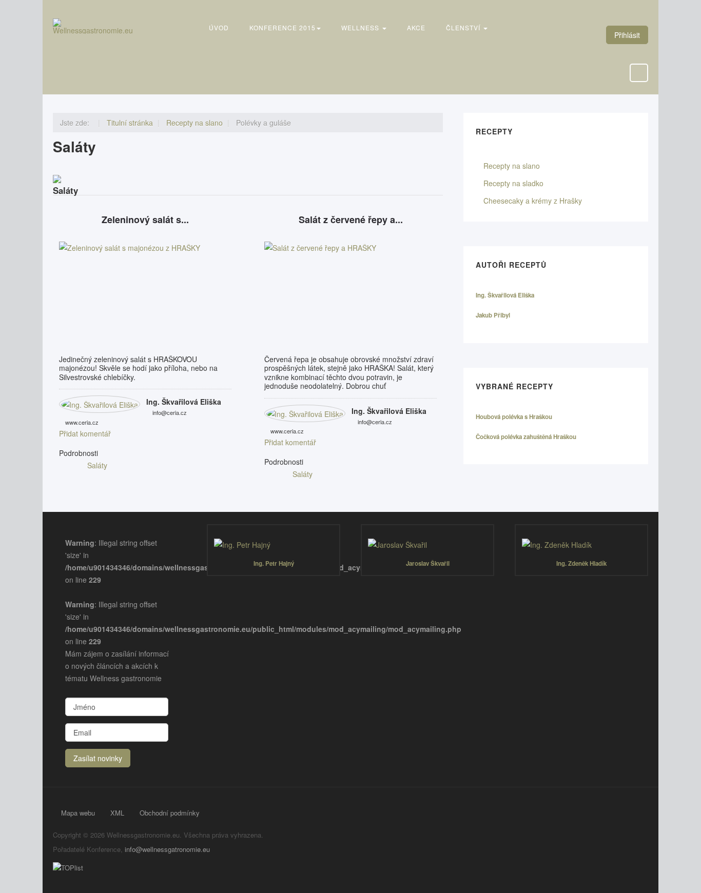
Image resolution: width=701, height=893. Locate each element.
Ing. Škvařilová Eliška (183, 401)
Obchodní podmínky (170, 813)
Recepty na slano (511, 166)
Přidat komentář (85, 433)
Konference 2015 (282, 27)
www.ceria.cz (82, 422)
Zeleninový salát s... (145, 220)
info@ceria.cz (169, 412)
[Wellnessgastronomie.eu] (94, 26)
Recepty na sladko (513, 183)
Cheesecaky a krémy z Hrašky (532, 200)
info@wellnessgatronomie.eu (167, 849)
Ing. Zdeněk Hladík (581, 563)
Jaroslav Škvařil (428, 563)
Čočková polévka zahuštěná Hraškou (526, 436)
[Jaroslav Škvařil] (427, 545)
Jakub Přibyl (493, 315)
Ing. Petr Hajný (274, 563)
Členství (464, 27)
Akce (416, 27)
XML (117, 813)
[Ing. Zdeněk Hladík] (581, 545)
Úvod (219, 27)
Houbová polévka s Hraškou (514, 416)
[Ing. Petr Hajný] (273, 545)
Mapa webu (78, 813)
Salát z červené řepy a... (351, 220)
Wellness (361, 27)
